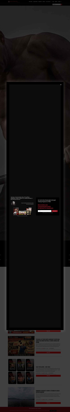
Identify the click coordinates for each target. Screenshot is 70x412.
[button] (60, 84)
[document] (35, 206)
